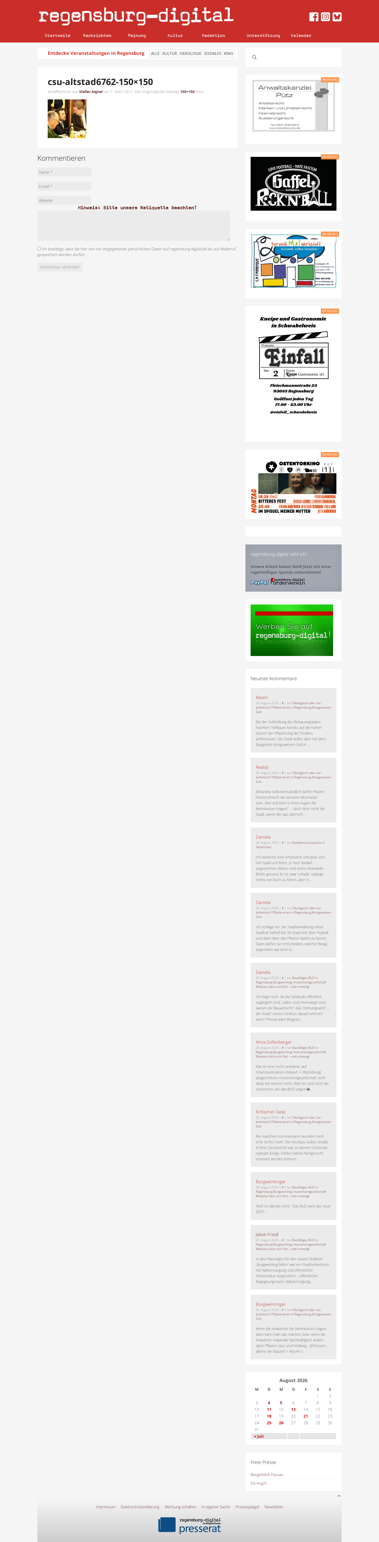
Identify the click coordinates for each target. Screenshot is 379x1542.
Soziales (212, 53)
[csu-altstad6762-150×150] (67, 118)
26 (281, 1422)
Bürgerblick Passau (267, 1474)
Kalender (301, 35)
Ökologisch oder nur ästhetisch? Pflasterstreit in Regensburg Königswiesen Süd (293, 707)
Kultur (175, 35)
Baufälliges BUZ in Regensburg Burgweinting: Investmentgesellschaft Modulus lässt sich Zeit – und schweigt (291, 982)
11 (269, 1409)
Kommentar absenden (59, 266)
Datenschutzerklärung (140, 1506)
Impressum (106, 1506)
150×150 (187, 91)
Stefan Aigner (91, 91)
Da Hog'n (259, 1483)
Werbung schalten (180, 1506)
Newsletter (274, 1506)
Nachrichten (97, 35)
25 (269, 1422)
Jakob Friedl (267, 1234)
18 (269, 1416)
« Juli (259, 1436)
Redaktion (213, 35)
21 (305, 1416)
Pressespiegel (247, 1506)
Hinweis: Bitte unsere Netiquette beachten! (137, 207)
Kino (228, 53)
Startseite (57, 35)
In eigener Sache (216, 1506)
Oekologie (190, 53)
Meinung (137, 35)
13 (293, 1409)
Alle (155, 53)
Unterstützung (263, 35)
